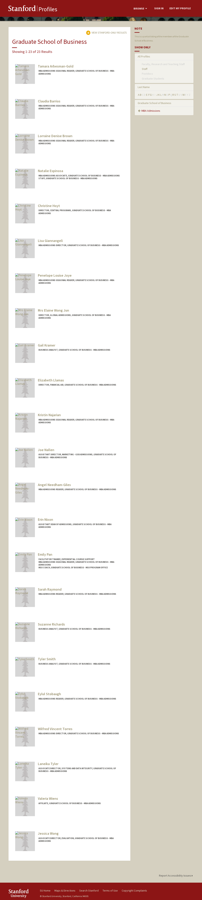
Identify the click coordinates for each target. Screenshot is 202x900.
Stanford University (22, 893)
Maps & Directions (64, 890)
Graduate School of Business (154, 103)
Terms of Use (110, 890)
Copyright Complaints (134, 890)
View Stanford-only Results (109, 32)
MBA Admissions (150, 110)
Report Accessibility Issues (175, 875)
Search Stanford (89, 890)
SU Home (45, 890)
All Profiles (144, 56)
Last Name (144, 87)
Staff (144, 69)
